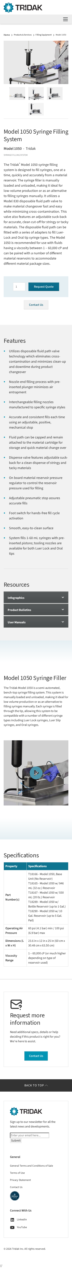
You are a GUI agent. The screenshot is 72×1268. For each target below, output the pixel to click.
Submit (16, 1140)
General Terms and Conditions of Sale (31, 1166)
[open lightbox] (36, 62)
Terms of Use (17, 1173)
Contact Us (36, 305)
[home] (36, 8)
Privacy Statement (20, 1180)
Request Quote (44, 287)
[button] (65, 19)
